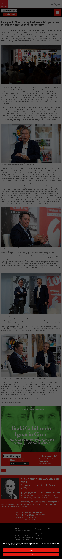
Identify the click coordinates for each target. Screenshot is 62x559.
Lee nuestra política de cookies (30, 545)
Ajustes (31, 550)
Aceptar (31, 554)
